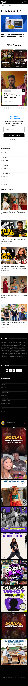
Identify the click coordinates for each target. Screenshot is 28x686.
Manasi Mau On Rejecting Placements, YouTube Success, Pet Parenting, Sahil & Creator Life (13, 268)
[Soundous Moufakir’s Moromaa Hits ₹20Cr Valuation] (14, 284)
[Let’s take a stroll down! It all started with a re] (14, 572)
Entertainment (6, 163)
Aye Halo (5, 152)
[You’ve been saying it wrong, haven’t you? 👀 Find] (14, 466)
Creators (5, 160)
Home (2, 5)
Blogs (4, 155)
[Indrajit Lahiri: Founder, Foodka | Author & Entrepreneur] (14, 312)
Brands (5, 157)
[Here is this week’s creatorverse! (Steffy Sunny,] (14, 519)
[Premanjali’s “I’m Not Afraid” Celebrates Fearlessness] (14, 201)
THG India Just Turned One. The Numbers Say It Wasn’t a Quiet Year (12, 95)
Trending (7, 91)
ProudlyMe (5, 168)
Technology (6, 179)
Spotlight (5, 176)
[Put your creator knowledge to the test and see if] (14, 599)
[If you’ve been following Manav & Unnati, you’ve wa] (14, 652)
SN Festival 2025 (7, 173)
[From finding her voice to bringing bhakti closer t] (14, 493)
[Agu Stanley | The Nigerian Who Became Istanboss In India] (14, 228)
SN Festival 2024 (7, 171)
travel (4, 181)
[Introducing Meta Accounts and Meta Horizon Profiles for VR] (14, 23)
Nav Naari (5, 165)
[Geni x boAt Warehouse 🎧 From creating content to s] (14, 546)
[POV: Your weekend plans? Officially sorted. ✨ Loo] (14, 440)
